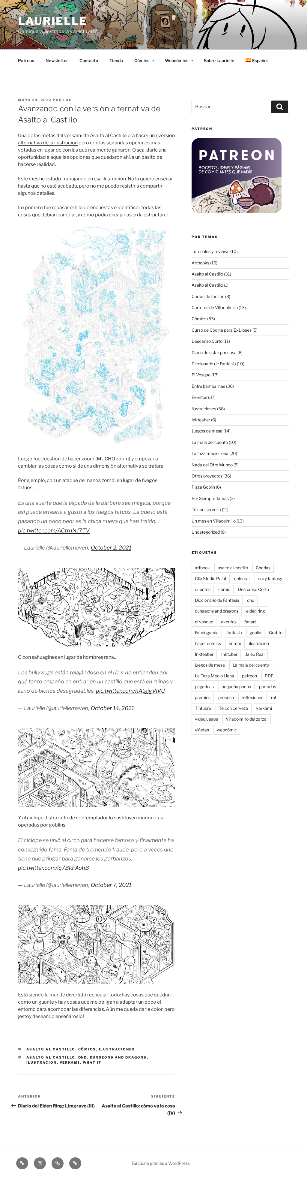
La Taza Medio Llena (214, 675)
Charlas (263, 567)
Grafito (275, 632)
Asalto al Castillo (51, 1049)
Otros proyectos (207, 475)
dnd (82, 1057)
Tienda (116, 60)
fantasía (234, 632)
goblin (255, 632)
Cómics (141, 60)
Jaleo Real (254, 654)
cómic (224, 589)
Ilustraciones (117, 1049)
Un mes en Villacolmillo (214, 520)
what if (92, 1062)
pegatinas (204, 686)
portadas (267, 686)
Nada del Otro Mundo (212, 464)
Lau (67, 100)
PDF (269, 675)
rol (273, 697)
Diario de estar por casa (214, 352)
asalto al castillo (51, 1057)
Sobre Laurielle (219, 60)
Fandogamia (207, 632)
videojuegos (206, 719)
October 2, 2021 (111, 547)
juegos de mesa (210, 664)
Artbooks (200, 262)
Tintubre (203, 708)
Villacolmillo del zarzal (246, 719)
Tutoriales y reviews (210, 251)
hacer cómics (208, 643)
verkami (70, 1062)
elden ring (255, 610)
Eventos (199, 397)
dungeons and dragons (118, 1057)
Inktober (229, 654)
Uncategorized (206, 532)
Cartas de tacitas (208, 296)
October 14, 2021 (112, 708)
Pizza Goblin (203, 487)
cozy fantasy (270, 578)
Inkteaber (201, 419)
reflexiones (252, 697)
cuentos (202, 589)
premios (202, 697)
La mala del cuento (210, 442)
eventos (229, 621)
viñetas (202, 729)
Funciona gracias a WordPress (161, 1163)
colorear (242, 578)
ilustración (41, 1062)
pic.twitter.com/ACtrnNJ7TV (54, 530)
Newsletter (57, 60)
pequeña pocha (236, 686)
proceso (226, 697)
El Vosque (201, 374)
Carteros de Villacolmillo (215, 307)
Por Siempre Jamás (210, 498)
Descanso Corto (207, 341)
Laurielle (53, 21)
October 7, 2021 (111, 885)
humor (235, 643)
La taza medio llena (210, 453)
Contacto (88, 60)
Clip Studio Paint (210, 578)
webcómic (227, 729)
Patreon (26, 60)
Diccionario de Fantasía (214, 363)
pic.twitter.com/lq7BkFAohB (53, 868)
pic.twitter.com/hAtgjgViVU (130, 691)
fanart (250, 621)
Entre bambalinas (208, 386)
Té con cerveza (206, 509)
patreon (249, 675)
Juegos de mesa (207, 430)
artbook (202, 567)
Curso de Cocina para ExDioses (222, 330)
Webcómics (176, 60)
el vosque (204, 621)
